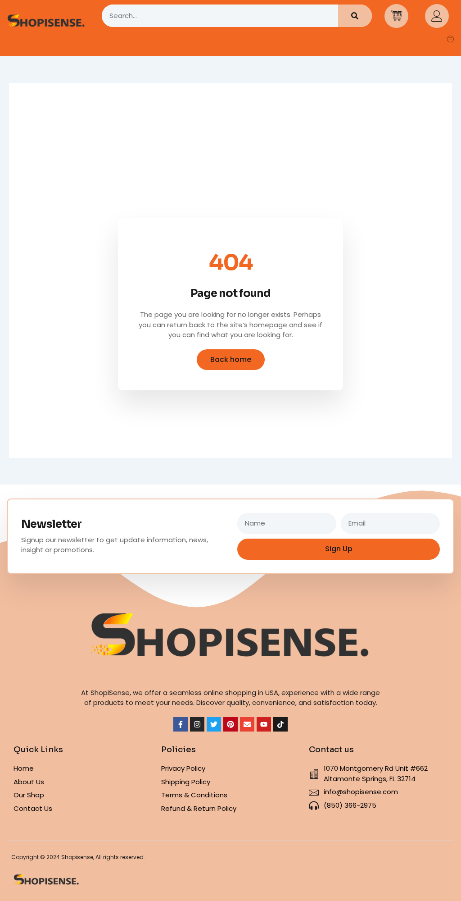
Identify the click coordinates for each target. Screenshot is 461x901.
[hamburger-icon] (451, 39)
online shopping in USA (240, 692)
